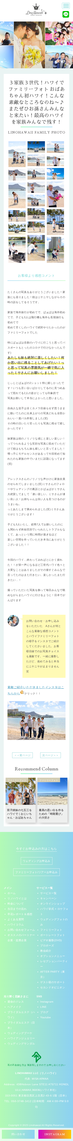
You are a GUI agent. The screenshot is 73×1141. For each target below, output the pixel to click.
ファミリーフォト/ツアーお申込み (36, 872)
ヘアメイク (14, 1006)
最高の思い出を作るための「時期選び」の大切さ (51, 814)
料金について (15, 903)
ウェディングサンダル (21, 1043)
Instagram (46, 1001)
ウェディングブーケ (19, 1033)
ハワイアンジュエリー (21, 1038)
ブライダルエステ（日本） (21, 1025)
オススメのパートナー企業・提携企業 (21, 938)
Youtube (45, 1017)
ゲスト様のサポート (52, 982)
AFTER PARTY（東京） (52, 974)
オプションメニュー (52, 955)
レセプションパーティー (54, 964)
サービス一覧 (48, 893)
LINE (43, 1006)
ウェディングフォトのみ (54, 922)
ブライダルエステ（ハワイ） (21, 1015)
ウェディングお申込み (36, 860)
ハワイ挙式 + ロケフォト (54, 911)
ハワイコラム (15, 924)
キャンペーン (48, 898)
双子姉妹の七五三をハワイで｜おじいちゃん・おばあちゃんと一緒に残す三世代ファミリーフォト (19, 818)
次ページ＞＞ (50, 755)
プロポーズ (47, 945)
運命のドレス (15, 1001)
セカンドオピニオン (52, 987)
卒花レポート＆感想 (19, 914)
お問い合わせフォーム (21, 929)
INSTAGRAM (55, 1134)
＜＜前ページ (22, 755)
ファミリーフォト (51, 929)
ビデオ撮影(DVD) (51, 940)
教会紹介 (45, 950)
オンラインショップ (52, 903)
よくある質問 (15, 919)
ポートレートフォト (52, 935)
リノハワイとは (17, 898)
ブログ (44, 1012)
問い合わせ (18, 1134)
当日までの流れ (17, 908)
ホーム (11, 893)
